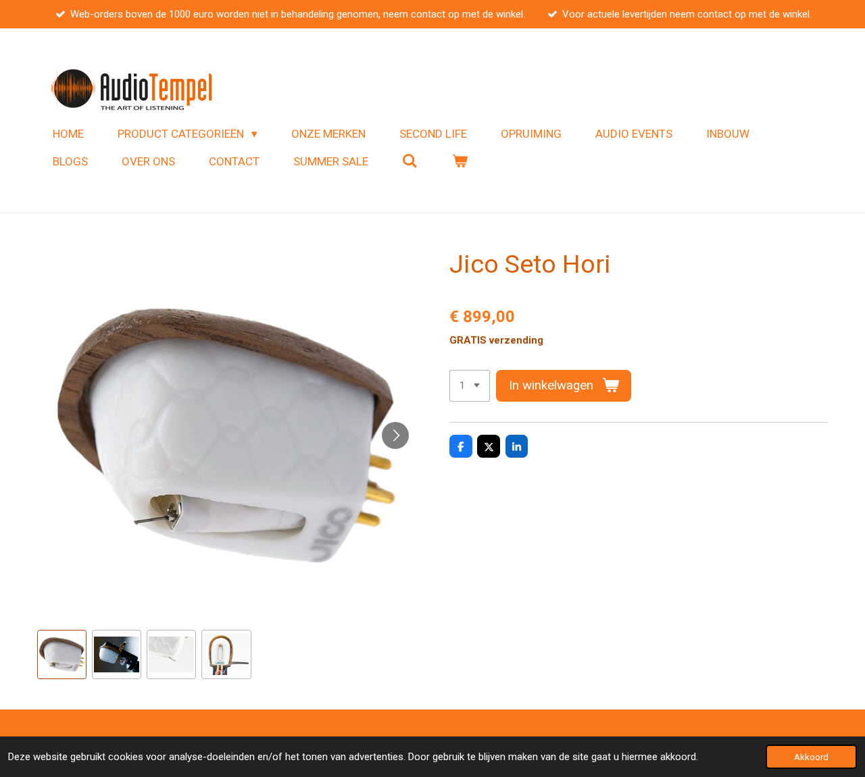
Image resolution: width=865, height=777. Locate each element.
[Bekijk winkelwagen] (460, 162)
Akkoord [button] (811, 756)
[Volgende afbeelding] (395, 435)
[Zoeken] (410, 162)
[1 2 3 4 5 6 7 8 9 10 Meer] (469, 386)
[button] (61, 654)
